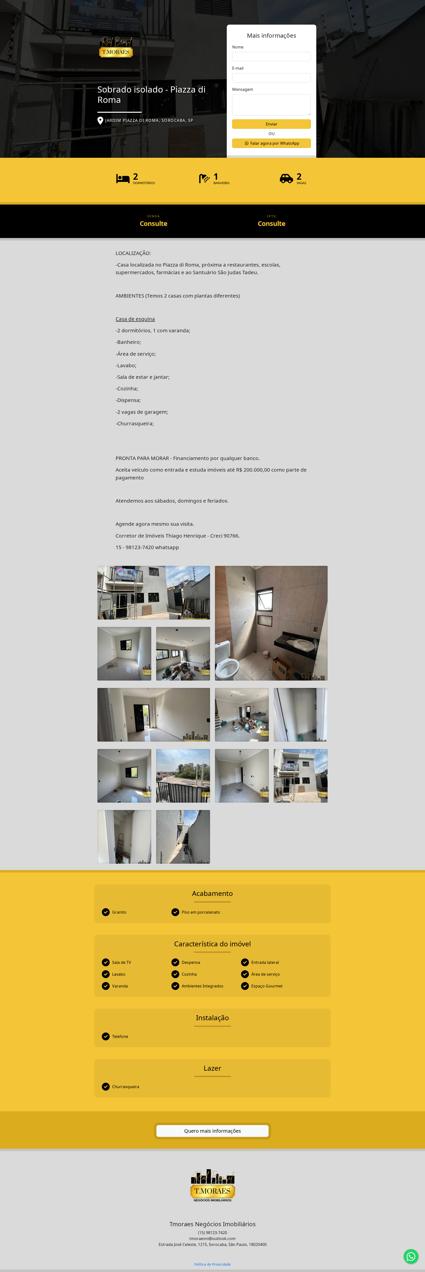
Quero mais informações (212, 1131)
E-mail (237, 68)
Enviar (271, 124)
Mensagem (242, 89)
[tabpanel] (212, 675)
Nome (237, 47)
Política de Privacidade (212, 1264)
